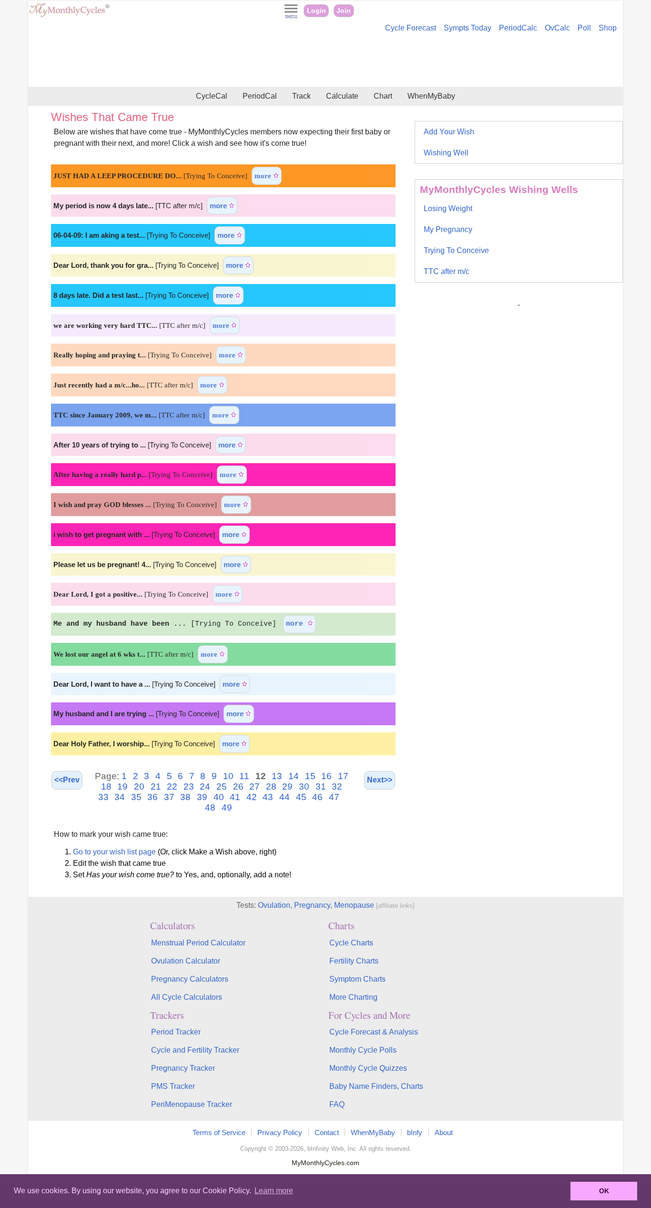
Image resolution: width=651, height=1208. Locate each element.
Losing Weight (448, 208)
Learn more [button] (273, 1191)
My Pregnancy (448, 229)
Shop (608, 28)
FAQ (337, 1104)
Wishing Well (446, 153)
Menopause (354, 905)
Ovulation (274, 905)
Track (301, 96)
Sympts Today (467, 28)
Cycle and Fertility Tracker (195, 1050)
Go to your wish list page (114, 852)
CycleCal (211, 96)
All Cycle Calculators (186, 997)
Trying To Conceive (456, 250)
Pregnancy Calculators (189, 979)
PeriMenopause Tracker (191, 1104)
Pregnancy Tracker (183, 1068)
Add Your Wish (449, 132)
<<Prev (67, 780)
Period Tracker (176, 1032)
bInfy (414, 1132)
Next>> (379, 780)
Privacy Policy (279, 1132)
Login (316, 10)
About (444, 1132)
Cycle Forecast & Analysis (373, 1032)
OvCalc (557, 28)
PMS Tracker (173, 1086)
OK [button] (604, 1191)
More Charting (353, 997)
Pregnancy (312, 905)
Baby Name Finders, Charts (376, 1086)
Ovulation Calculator (185, 961)
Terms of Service (219, 1132)
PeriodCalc (518, 28)
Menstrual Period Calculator (198, 943)
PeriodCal (260, 96)
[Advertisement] (325, 61)
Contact (327, 1132)
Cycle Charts (351, 943)
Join (343, 10)
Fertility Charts (353, 961)
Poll (584, 28)
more (263, 176)
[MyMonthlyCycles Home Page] (69, 15)
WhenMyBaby (431, 96)
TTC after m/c (446, 271)
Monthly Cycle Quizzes (368, 1068)
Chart (383, 96)
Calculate (342, 96)
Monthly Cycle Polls (363, 1050)
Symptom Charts (357, 979)
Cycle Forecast (410, 28)
